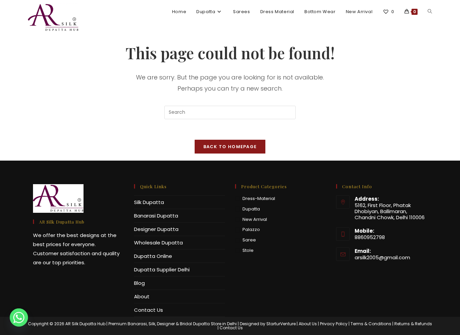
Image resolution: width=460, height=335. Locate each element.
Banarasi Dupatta (156, 215)
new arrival (254, 219)
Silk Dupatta (149, 202)
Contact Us (148, 309)
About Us (308, 324)
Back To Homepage (230, 146)
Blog (139, 283)
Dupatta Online (153, 256)
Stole (248, 250)
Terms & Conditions (371, 324)
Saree (249, 240)
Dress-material (258, 198)
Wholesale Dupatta (158, 242)
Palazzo (251, 229)
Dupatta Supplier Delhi (162, 269)
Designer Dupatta (156, 229)
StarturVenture (281, 324)
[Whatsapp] (19, 317)
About (142, 296)
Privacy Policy (334, 324)
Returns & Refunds (413, 324)
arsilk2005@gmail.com (382, 257)
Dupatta (251, 209)
